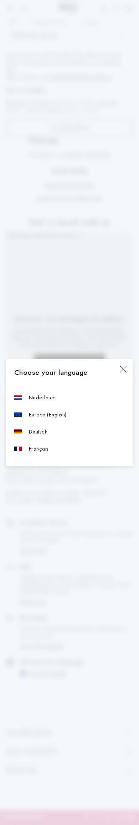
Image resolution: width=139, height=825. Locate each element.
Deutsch (38, 431)
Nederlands (43, 397)
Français (39, 448)
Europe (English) (48, 414)
